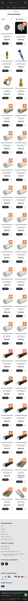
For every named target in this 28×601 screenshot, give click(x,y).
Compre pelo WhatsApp (7, 539)
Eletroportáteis (23, 7)
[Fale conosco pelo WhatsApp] (25, 594)
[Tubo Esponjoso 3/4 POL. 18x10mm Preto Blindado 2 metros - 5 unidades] (10, 425)
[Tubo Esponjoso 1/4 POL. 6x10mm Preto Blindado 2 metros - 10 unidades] (24, 425)
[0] (25, 3)
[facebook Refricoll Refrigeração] (6, 563)
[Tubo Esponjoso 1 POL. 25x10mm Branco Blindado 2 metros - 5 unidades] (24, 343)
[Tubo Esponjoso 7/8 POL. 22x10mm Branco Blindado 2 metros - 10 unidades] (10, 207)
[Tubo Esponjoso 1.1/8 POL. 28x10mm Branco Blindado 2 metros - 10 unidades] (10, 316)
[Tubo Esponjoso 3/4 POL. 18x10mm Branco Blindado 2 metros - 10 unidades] (10, 234)
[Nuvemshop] (5, 595)
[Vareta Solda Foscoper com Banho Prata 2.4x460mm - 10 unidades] (10, 509)
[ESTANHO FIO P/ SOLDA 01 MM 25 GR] (24, 71)
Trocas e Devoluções (6, 536)
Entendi (25, 599)
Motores (14, 7)
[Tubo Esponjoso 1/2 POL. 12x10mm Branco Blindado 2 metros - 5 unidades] (24, 180)
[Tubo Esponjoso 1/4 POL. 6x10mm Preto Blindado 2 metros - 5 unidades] (10, 452)
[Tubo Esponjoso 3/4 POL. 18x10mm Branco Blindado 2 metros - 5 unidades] (24, 234)
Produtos (3, 529)
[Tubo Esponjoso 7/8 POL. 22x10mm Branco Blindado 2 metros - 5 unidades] (24, 207)
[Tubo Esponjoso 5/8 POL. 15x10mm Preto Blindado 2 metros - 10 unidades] (24, 370)
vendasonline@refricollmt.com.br (11, 551)
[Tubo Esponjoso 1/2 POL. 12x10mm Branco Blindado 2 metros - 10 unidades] (10, 180)
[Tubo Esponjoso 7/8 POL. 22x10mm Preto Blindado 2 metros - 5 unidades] (10, 370)
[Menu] (2, 7)
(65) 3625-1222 (6, 549)
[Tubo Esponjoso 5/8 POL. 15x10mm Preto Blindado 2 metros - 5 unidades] (10, 398)
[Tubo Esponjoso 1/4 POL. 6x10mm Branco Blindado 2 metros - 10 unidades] (10, 152)
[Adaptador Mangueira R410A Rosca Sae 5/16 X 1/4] (24, 98)
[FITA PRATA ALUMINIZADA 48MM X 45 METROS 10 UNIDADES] (10, 98)
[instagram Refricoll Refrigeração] (2, 563)
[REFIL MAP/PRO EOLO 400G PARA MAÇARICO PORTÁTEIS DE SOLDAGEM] (10, 71)
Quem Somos (4, 534)
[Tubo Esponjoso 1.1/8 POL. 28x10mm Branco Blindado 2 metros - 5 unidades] (24, 316)
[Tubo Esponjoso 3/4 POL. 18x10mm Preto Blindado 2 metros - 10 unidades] (24, 398)
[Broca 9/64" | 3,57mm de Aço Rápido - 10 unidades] (24, 509)
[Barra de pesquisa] (2, 3)
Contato (3, 531)
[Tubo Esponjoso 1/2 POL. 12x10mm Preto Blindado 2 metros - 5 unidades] (10, 480)
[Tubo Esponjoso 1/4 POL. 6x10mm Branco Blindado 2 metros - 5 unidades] (24, 152)
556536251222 (6, 546)
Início (10, 11)
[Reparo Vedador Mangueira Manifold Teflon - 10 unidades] (24, 43)
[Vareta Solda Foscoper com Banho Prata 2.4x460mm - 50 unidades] (24, 482)
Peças (8, 7)
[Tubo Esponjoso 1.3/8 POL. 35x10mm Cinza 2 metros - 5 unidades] (24, 125)
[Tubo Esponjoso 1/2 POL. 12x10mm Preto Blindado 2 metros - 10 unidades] (24, 452)
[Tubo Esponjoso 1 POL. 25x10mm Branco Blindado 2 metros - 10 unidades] (10, 343)
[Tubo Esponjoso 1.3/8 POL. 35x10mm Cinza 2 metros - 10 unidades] (10, 125)
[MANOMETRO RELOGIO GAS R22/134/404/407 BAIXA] (10, 43)
